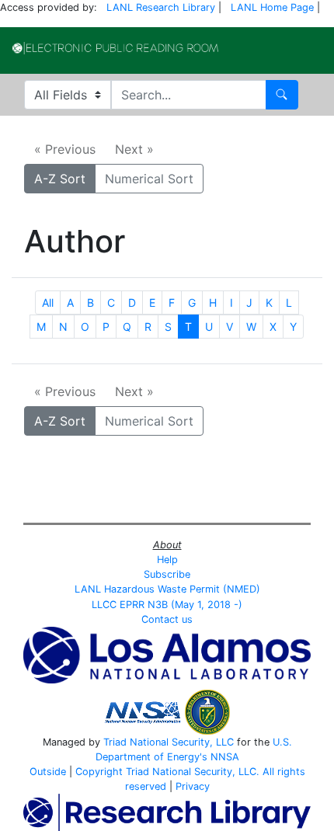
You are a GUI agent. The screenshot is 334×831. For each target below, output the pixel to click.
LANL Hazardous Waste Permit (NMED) (167, 589)
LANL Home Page (272, 7)
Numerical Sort (149, 178)
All (48, 302)
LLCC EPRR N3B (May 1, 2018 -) (167, 604)
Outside (48, 771)
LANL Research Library (160, 7)
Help (167, 559)
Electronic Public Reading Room (115, 48)
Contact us (167, 619)
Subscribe (167, 574)
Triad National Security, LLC (168, 742)
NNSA (224, 757)
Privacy (193, 786)
